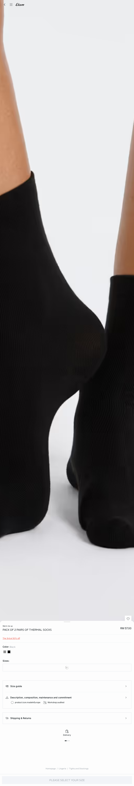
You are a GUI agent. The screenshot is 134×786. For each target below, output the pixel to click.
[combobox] (67, 667)
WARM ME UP (8, 626)
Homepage (51, 768)
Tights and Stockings (78, 768)
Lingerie (62, 768)
